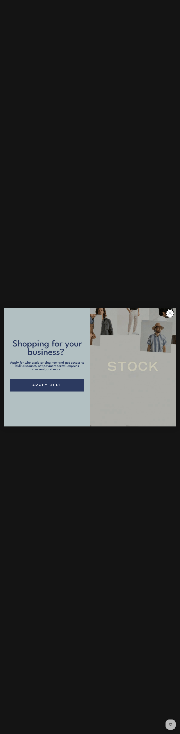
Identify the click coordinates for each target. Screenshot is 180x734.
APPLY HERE (47, 385)
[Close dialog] (170, 313)
